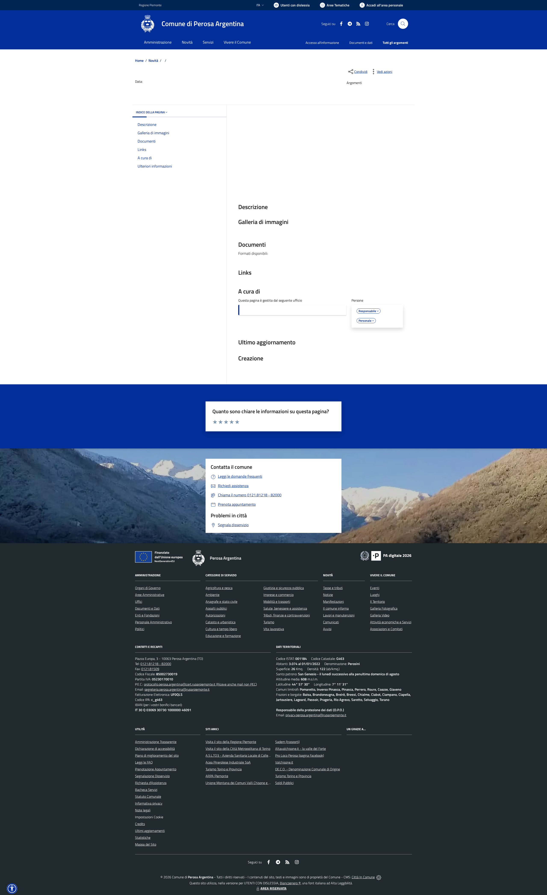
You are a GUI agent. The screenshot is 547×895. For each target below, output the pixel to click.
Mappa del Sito (145, 844)
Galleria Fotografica (383, 608)
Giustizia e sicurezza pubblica (283, 587)
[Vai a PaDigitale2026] (386, 555)
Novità (153, 60)
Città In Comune (363, 877)
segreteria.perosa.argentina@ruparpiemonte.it (177, 689)
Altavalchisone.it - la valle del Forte (300, 748)
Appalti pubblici (216, 608)
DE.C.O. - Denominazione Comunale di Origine (307, 769)
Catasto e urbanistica (220, 622)
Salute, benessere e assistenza (285, 608)
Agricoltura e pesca (219, 587)
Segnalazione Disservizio (152, 776)
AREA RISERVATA (273, 888)
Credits (140, 823)
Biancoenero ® (290, 883)
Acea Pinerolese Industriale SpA (228, 762)
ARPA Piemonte (217, 776)
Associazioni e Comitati (386, 628)
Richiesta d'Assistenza (150, 782)
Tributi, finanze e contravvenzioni (286, 615)
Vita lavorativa (273, 628)
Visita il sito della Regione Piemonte (231, 741)
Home (139, 60)
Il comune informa (336, 608)
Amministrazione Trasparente (155, 741)
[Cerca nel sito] (403, 24)
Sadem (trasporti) (287, 741)
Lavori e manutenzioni (338, 615)
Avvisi (327, 628)
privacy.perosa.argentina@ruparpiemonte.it (315, 715)
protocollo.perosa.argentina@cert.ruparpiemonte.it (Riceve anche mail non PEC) (200, 684)
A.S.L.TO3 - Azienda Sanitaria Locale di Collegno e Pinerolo (247, 755)
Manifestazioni (333, 601)
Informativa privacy (148, 803)
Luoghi (374, 594)
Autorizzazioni (215, 615)
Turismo (268, 622)
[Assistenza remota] (379, 877)
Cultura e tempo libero (221, 628)
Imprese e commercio (278, 594)
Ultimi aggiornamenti (150, 830)
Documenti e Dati (147, 608)
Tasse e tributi (333, 587)
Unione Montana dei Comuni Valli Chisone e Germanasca (246, 782)
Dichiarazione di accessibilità (155, 748)
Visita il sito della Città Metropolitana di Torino (238, 748)
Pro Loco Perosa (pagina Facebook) (299, 755)
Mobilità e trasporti (276, 601)
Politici (139, 628)
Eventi (374, 587)
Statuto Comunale (148, 796)
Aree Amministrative (149, 594)
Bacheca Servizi (146, 789)
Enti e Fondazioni (147, 615)
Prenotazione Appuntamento (155, 769)
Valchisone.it (284, 762)
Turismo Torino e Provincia (224, 769)
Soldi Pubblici (284, 782)
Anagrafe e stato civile (221, 601)
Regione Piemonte (150, 5)
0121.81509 (150, 668)
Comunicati (331, 622)
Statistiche (142, 837)
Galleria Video (379, 615)
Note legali (142, 810)
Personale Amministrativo (153, 622)
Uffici (138, 601)
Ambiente (212, 594)
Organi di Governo (147, 587)
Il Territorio (377, 601)
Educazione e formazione (223, 635)
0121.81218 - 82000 (155, 663)
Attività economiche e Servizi (390, 622)
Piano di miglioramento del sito (157, 755)
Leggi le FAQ (144, 762)
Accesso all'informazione (322, 42)
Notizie (328, 594)
